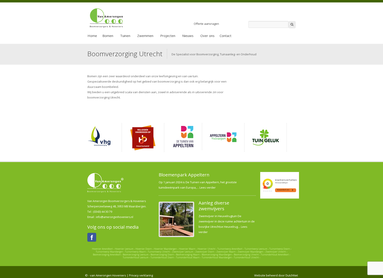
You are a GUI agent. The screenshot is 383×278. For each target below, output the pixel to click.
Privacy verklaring (141, 275)
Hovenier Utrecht (206, 248)
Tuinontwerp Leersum (255, 248)
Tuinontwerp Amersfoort (229, 248)
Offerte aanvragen (206, 24)
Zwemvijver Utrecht (275, 251)
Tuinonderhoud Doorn (162, 257)
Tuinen (125, 35)
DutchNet (291, 275)
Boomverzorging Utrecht (246, 254)
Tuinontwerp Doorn (279, 248)
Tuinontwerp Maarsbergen (109, 251)
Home (92, 35)
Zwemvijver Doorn (204, 251)
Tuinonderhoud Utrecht (246, 257)
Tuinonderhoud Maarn (188, 257)
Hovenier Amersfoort (102, 248)
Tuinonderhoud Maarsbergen (217, 257)
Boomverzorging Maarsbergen (217, 254)
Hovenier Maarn (187, 248)
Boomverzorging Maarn (188, 254)
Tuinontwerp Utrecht (159, 251)
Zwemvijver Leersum (182, 251)
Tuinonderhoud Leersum (136, 257)
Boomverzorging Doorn (162, 254)
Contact (225, 35)
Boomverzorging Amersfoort (107, 254)
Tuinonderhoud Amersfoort (275, 254)
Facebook (91, 237)
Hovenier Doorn (143, 248)
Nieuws (187, 35)
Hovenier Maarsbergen (165, 248)
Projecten (167, 35)
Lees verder (207, 187)
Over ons (207, 35)
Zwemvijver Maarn (226, 251)
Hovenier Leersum (124, 248)
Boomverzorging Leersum (136, 254)
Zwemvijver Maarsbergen (250, 251)
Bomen (107, 35)
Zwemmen (145, 35)
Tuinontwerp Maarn (135, 251)
